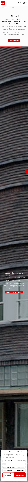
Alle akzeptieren (20, 474)
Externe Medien (11, 467)
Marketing (9, 470)
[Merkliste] (20, 3)
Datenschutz (18, 478)
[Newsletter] (19, 3)
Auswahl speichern (8, 474)
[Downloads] (17, 3)
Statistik (9, 464)
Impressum (13, 478)
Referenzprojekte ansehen (14, 292)
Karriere (8, 478)
